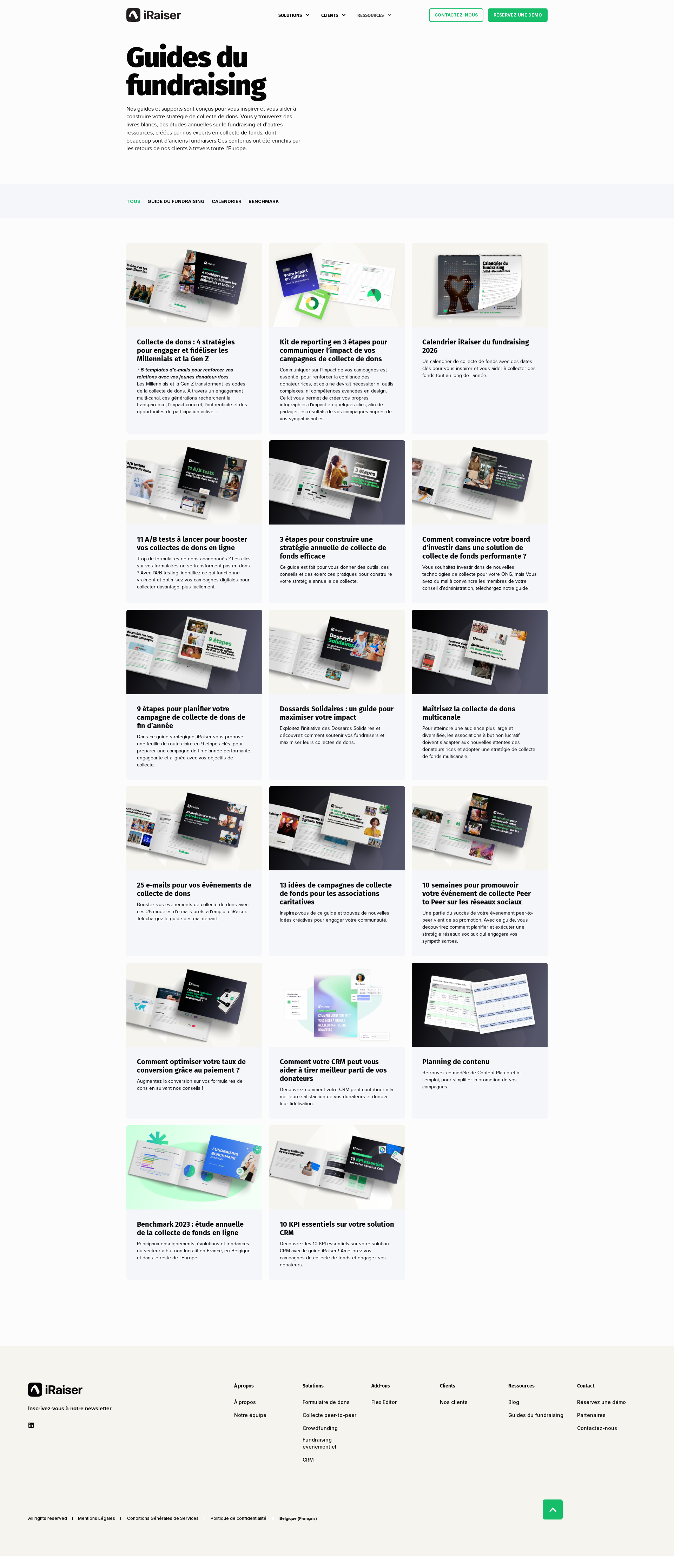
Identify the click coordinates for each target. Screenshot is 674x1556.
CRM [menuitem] (308, 1460)
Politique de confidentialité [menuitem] (238, 1518)
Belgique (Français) (298, 1518)
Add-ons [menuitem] (380, 1386)
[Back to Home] (153, 15)
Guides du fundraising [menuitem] (535, 1415)
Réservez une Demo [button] (518, 15)
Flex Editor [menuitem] (384, 1402)
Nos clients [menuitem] (454, 1402)
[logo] (55, 1390)
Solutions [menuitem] (290, 15)
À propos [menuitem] (244, 1386)
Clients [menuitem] (329, 15)
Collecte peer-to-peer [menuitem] (329, 1415)
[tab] (136, 201)
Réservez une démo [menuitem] (601, 1402)
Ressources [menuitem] (370, 15)
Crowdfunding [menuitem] (320, 1428)
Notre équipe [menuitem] (250, 1415)
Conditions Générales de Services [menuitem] (163, 1518)
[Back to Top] (553, 1509)
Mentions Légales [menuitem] (96, 1518)
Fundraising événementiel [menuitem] (319, 1443)
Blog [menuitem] (513, 1402)
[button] (71, 1408)
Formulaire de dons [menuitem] (326, 1402)
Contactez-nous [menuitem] (597, 1428)
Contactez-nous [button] (456, 15)
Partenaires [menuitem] (591, 1415)
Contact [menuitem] (585, 1386)
